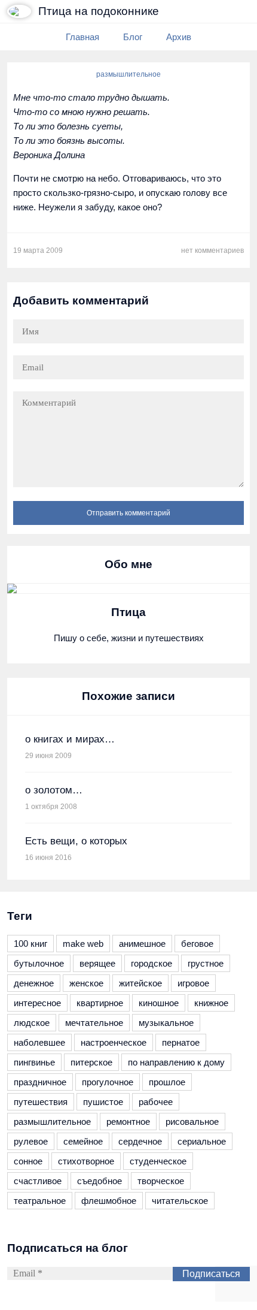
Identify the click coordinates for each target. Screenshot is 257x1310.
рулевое (31, 1141)
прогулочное (107, 1082)
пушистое (103, 1102)
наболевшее (39, 1042)
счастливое (38, 1181)
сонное (28, 1161)
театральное (40, 1201)
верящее (97, 963)
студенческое (158, 1161)
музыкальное (166, 1023)
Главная (82, 37)
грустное (206, 963)
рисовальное (192, 1121)
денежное (34, 983)
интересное (37, 1003)
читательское (180, 1201)
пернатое (181, 1042)
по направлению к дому (176, 1062)
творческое (160, 1181)
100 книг (30, 943)
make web (83, 943)
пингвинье (34, 1062)
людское (32, 1023)
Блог (132, 37)
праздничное (40, 1082)
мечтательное (94, 1023)
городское (151, 963)
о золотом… (53, 790)
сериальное (202, 1141)
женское (86, 983)
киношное (159, 1003)
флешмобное (108, 1201)
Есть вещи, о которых (76, 841)
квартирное (100, 1003)
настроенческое (113, 1042)
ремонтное (128, 1121)
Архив (178, 37)
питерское (91, 1062)
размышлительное (128, 74)
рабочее (156, 1102)
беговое (197, 943)
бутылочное (39, 963)
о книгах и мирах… (70, 739)
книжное (211, 1003)
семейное (83, 1141)
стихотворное (86, 1161)
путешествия (41, 1102)
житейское (140, 983)
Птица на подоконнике (98, 11)
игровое (193, 983)
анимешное (142, 943)
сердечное (140, 1141)
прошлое (167, 1082)
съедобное (99, 1181)
